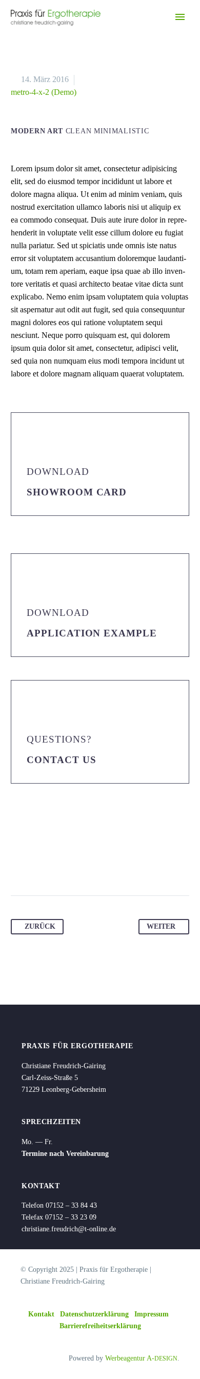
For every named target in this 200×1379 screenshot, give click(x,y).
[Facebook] (19, 863)
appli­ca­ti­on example (92, 633)
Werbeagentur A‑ (141, 1358)
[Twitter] (39, 863)
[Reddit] (117, 863)
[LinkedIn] (97, 863)
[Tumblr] (78, 863)
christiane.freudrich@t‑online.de (69, 1229)
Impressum (151, 1314)
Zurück (40, 926)
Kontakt (41, 1314)
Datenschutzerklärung (94, 1314)
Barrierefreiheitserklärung (100, 1326)
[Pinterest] (58, 863)
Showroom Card (77, 492)
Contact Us (61, 759)
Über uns (141, 34)
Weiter (161, 926)
